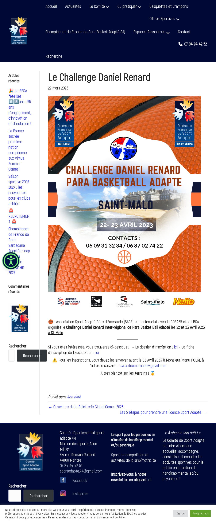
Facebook (79, 480)
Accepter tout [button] (200, 513)
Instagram (79, 493)
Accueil (51, 6)
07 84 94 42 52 (71, 465)
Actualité (74, 396)
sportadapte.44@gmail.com (81, 470)
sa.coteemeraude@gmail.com (143, 365)
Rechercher (17, 345)
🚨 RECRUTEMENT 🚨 (19, 216)
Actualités (73, 6)
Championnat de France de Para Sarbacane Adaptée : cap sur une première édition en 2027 (19, 250)
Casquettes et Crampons (169, 6)
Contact (184, 31)
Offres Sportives (162, 18)
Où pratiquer (127, 6)
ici (97, 352)
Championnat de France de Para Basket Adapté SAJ (85, 31)
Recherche (54, 56)
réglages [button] (181, 513)
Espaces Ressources (149, 31)
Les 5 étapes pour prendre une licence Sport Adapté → (164, 412)
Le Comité (97, 6)
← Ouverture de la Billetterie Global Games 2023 (86, 406)
